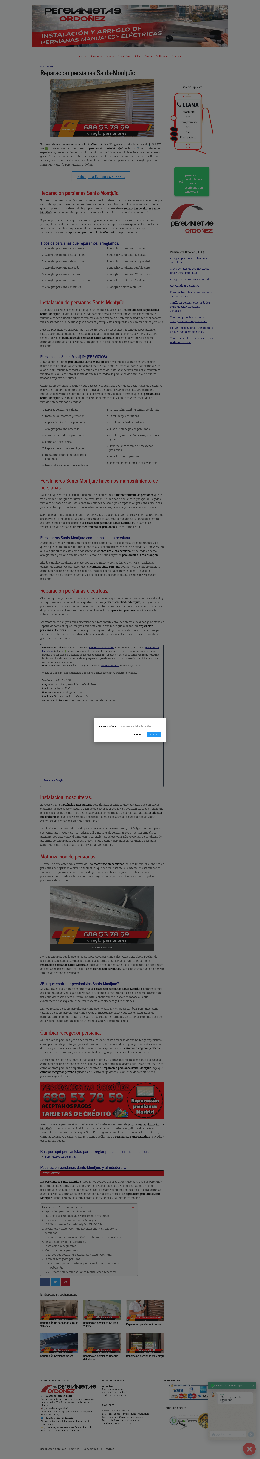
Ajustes (137, 734)
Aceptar (154, 734)
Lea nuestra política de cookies (135, 726)
